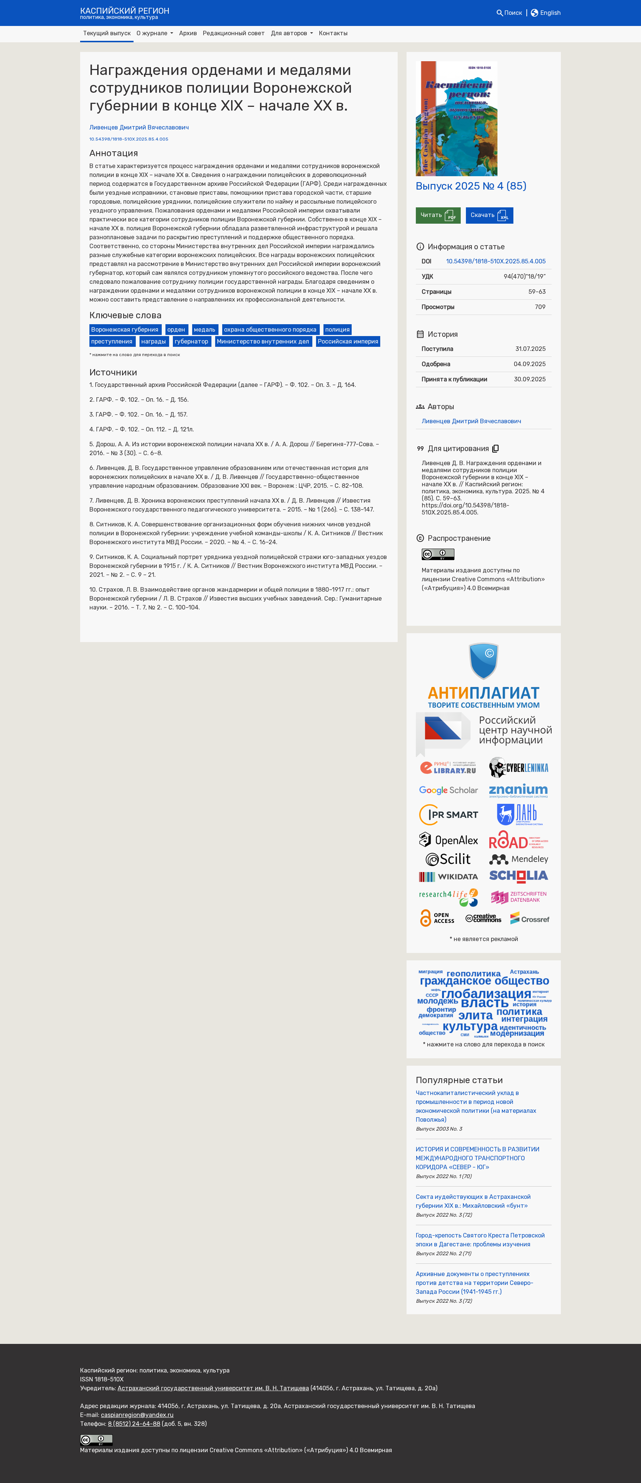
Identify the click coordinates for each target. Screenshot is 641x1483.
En (545, 13)
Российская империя (348, 341)
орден (176, 329)
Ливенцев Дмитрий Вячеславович (139, 127)
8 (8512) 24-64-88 (134, 1423)
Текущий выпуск (107, 33)
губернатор (191, 341)
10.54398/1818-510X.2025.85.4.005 (128, 139)
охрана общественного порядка (270, 329)
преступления (111, 341)
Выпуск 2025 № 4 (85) (471, 186)
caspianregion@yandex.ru (137, 1414)
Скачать (484, 214)
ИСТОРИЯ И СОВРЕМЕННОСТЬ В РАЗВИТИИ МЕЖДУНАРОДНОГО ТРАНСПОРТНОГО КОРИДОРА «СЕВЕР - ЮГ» (477, 1158)
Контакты (333, 33)
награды (153, 341)
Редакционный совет (234, 33)
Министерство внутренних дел (263, 341)
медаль (204, 329)
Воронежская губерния (124, 329)
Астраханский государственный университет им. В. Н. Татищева (213, 1388)
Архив (188, 33)
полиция (337, 329)
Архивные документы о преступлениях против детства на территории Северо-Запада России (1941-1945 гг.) (474, 1282)
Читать (433, 214)
